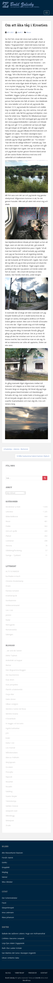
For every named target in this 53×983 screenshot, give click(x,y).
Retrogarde (10, 625)
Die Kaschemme (12, 675)
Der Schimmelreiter (9, 898)
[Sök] (44, 478)
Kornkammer (11, 600)
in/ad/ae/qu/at (11, 595)
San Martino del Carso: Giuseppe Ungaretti (19, 953)
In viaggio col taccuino (14, 723)
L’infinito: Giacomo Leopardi (13, 938)
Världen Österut (12, 806)
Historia (9, 545)
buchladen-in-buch (13, 576)
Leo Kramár (10, 748)
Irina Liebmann (8, 912)
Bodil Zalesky (10, 978)
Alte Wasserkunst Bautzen (12, 853)
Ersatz (8, 586)
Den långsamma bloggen (16, 670)
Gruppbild (5, 867)
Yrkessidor (32, 973)
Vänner (4, 877)
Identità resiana (12, 714)
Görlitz (4, 862)
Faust (4, 903)
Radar (8, 620)
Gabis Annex (11, 699)
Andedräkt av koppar (14, 660)
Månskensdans (12, 752)
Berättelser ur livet (13, 507)
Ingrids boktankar (12, 728)
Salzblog (9, 791)
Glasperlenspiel (8, 907)
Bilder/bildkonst (12, 516)
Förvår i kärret (7, 857)
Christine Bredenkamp (14, 581)
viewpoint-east (11, 811)
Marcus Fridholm (12, 757)
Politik (8, 526)
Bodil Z (19, 32)
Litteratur (9, 511)
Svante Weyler (11, 796)
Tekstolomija (11, 801)
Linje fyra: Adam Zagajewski (13, 943)
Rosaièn (9, 786)
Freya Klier (10, 694)
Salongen (9, 634)
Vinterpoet (10, 820)
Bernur (8, 665)
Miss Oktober (7, 882)
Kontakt (44, 973)
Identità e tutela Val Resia (16, 709)
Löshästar (10, 541)
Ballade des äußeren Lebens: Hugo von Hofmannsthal (23, 933)
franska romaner (12, 591)
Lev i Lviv (9, 610)
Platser (8, 536)
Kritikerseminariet (13, 605)
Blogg (8, 973)
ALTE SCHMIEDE (12, 571)
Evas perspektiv (12, 684)
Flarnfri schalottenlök (14, 689)
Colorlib (37, 978)
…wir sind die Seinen (14, 650)
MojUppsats (10, 762)
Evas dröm (10, 680)
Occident (9, 767)
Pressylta (9, 772)
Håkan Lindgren (12, 704)
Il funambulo (11, 718)
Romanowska (11, 629)
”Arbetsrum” (19, 973)
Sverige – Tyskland (13, 555)
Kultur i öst (10, 743)
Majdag (5, 872)
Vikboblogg (10, 815)
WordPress (26, 980)
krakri (8, 738)
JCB (7, 733)
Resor (29, 32)
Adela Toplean (11, 655)
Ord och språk (11, 531)
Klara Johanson (8, 917)
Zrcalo (8, 825)
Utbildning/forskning (14, 550)
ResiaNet (9, 782)
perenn (8, 615)
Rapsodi (9, 777)
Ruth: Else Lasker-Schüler (12, 948)
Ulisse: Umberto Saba (10, 958)
